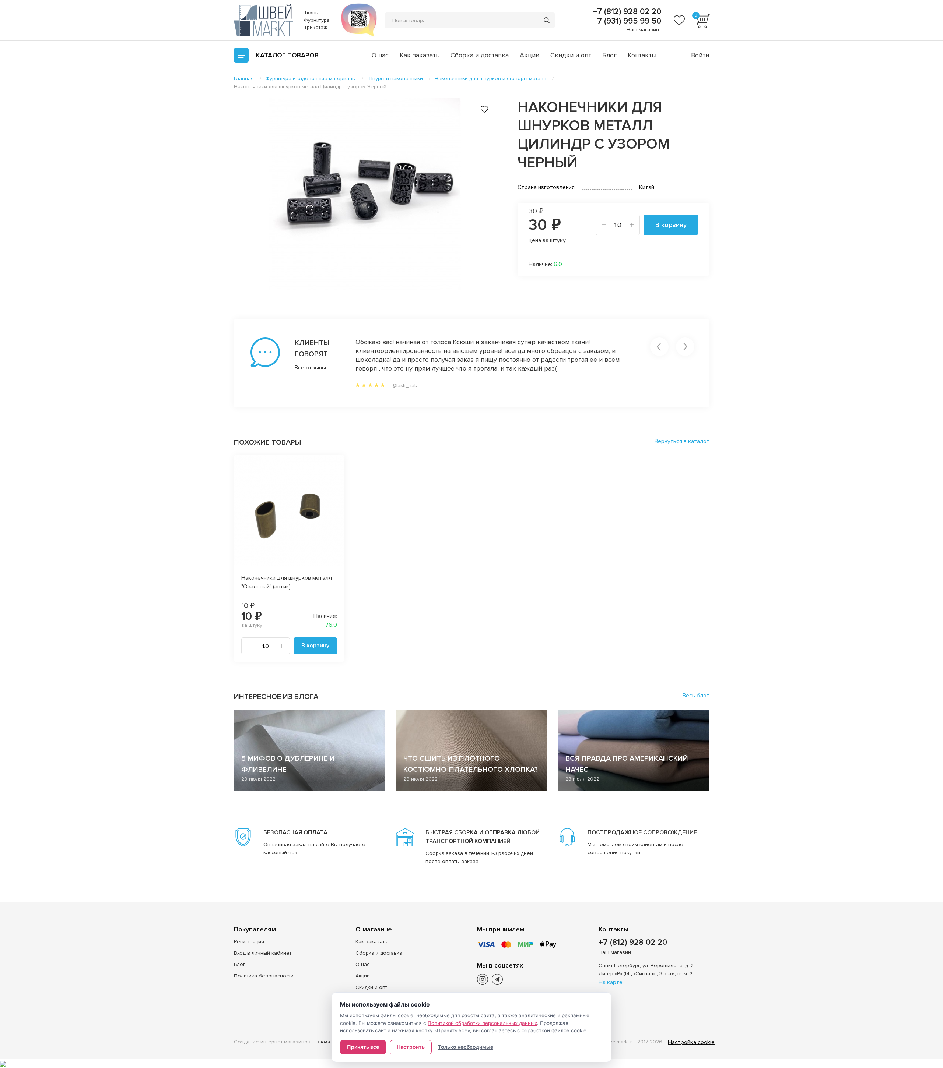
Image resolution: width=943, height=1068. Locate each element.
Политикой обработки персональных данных (482, 1023)
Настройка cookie (691, 1042)
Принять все (363, 1047)
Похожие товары (267, 442)
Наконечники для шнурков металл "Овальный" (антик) (286, 582)
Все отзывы (310, 367)
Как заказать (419, 55)
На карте (611, 982)
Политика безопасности (264, 976)
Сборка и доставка (480, 55)
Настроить (411, 1047)
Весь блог (696, 695)
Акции (529, 55)
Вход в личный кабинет (262, 953)
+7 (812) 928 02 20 (626, 12)
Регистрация (249, 941)
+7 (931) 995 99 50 (626, 21)
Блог (609, 55)
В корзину (671, 225)
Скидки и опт (570, 55)
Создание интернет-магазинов (272, 1042)
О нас (380, 55)
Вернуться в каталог (682, 441)
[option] (364, 194)
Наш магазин (643, 29)
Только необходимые (465, 1047)
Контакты (642, 55)
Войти (700, 55)
